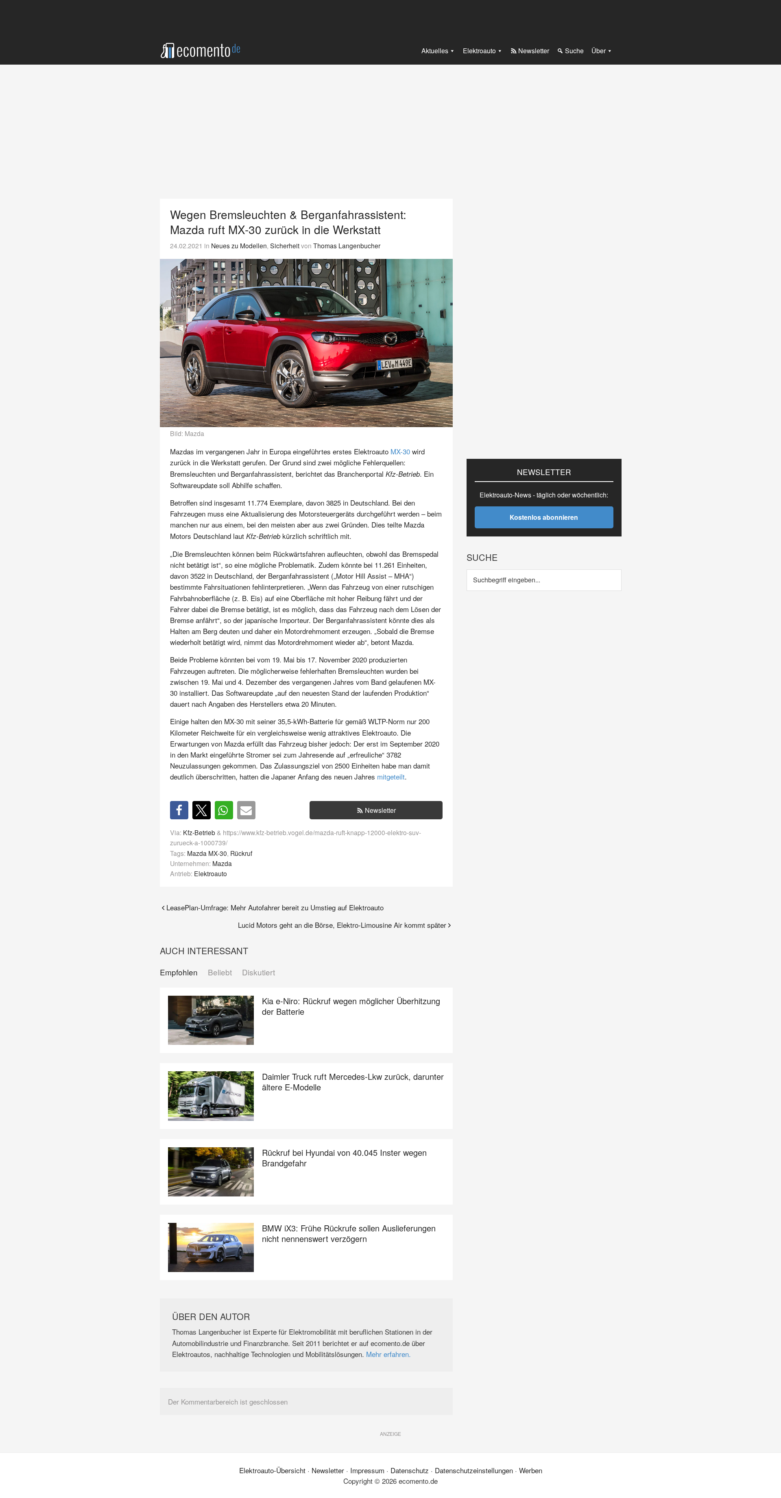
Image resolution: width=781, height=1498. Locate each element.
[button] (179, 810)
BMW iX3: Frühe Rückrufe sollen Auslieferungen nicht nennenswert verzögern (349, 1233)
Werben (530, 1470)
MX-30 (400, 451)
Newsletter (380, 810)
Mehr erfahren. (388, 1354)
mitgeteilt (391, 776)
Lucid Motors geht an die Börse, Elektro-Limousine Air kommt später (342, 925)
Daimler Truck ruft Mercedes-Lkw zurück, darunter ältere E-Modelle (353, 1081)
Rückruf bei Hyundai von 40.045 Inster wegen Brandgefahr (344, 1157)
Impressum (367, 1470)
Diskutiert (258, 972)
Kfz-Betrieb (199, 832)
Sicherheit (284, 245)
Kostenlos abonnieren (544, 517)
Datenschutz (409, 1470)
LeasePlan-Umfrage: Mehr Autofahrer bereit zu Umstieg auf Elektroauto (275, 907)
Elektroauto (210, 873)
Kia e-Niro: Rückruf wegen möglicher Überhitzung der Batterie (351, 1006)
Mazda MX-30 (207, 853)
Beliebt (220, 972)
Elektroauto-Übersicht (272, 1470)
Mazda (222, 863)
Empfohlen (179, 972)
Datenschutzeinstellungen (474, 1470)
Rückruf (241, 853)
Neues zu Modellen (239, 245)
